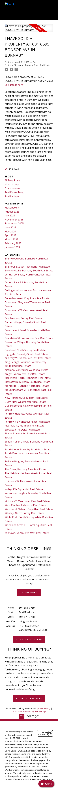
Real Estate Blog (14, 192)
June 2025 (10, 227)
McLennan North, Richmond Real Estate (28, 378)
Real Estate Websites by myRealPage (29, 711)
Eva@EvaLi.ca (26, 612)
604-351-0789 (27, 607)
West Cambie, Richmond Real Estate (25, 505)
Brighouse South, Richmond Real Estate (28, 266)
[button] (29, 592)
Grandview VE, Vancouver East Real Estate (29, 338)
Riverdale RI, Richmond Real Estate (24, 425)
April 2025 (10, 235)
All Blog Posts (13, 180)
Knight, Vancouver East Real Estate (25, 374)
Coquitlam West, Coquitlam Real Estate (27, 298)
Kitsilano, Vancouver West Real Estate (26, 370)
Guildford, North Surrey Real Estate (25, 350)
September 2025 (14, 223)
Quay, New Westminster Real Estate (25, 402)
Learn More (29, 592)
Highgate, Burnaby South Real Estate (26, 354)
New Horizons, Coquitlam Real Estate (26, 397)
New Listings (12, 184)
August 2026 (12, 211)
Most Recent (12, 207)
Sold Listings (12, 196)
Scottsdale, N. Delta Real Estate (23, 429)
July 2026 (10, 215)
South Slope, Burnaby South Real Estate (28, 449)
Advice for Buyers (29, 698)
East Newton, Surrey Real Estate (23, 318)
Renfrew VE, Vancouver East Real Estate (28, 421)
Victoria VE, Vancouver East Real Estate (27, 501)
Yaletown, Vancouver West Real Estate (27, 533)
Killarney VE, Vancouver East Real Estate (28, 358)
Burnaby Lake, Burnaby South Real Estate (29, 270)
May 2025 (10, 231)
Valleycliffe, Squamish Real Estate (24, 489)
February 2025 (13, 243)
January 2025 (12, 247)
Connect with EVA (29, 639)
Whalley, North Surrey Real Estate (24, 513)
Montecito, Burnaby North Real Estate (27, 385)
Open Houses (12, 188)
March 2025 (11, 239)
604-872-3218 (27, 617)
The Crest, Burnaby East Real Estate (25, 469)
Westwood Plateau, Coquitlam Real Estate (29, 509)
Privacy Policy (44, 708)
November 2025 (14, 219)
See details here (14, 85)
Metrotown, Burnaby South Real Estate (32, 65)
